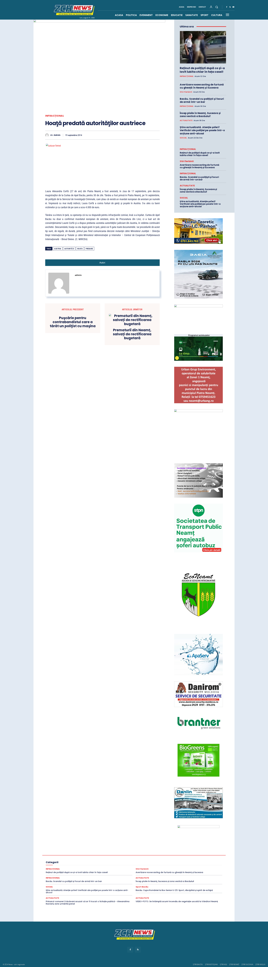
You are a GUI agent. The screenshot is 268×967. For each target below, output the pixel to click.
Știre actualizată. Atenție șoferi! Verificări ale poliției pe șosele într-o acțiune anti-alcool (202, 130)
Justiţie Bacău (172, 860)
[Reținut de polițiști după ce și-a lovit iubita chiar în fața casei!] (203, 47)
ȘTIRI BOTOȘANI (211, 964)
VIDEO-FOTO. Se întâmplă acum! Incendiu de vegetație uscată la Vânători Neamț (177, 901)
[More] (157, 135)
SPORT (190, 868)
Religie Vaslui (140, 865)
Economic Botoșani (95, 855)
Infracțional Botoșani (61, 860)
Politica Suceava (201, 863)
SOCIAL (183, 138)
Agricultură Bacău (124, 850)
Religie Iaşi (97, 865)
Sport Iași (205, 870)
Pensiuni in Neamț (113, 863)
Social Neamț (149, 868)
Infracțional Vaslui (135, 860)
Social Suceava (165, 868)
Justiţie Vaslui (78, 863)
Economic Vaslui (163, 855)
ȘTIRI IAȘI (223, 964)
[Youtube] (233, 7)
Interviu (149, 860)
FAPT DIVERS (154, 858)
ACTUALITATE (186, 120)
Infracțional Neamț (97, 860)
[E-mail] (137, 135)
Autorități (69, 249)
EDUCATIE (202, 855)
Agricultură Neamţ (177, 850)
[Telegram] (150, 135)
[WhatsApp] (124, 135)
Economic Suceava (145, 855)
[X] (111, 135)
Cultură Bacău (155, 853)
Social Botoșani (123, 868)
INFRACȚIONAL (54, 116)
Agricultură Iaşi (161, 850)
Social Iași (137, 868)
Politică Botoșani (156, 863)
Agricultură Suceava (196, 850)
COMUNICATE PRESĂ (127, 853)
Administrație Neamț (192, 847)
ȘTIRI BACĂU (198, 964)
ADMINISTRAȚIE (115, 847)
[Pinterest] (118, 135)
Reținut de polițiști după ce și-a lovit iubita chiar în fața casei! (202, 70)
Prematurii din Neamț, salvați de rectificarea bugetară (132, 334)
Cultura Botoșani (171, 853)
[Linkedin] (131, 135)
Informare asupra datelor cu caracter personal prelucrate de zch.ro (134, 944)
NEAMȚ (90, 863)
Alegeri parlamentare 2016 (82, 853)
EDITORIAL (190, 855)
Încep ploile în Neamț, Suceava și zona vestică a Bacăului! (200, 114)
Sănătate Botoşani (184, 865)
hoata (80, 249)
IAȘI (186, 858)
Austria (57, 249)
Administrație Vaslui (75, 850)
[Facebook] (226, 7)
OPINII (99, 863)
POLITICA (127, 863)
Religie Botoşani (83, 865)
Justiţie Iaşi (202, 860)
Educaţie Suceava (110, 858)
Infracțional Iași (80, 860)
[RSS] (230, 7)
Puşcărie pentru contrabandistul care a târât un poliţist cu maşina (73, 322)
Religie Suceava (125, 865)
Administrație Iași (174, 847)
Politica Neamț (185, 863)
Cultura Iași (186, 853)
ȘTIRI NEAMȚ (234, 964)
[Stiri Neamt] (73, 9)
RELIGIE (56, 865)
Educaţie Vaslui (127, 858)
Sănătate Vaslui (83, 868)
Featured (167, 858)
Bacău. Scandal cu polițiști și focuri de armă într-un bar (202, 100)
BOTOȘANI (110, 853)
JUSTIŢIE (159, 860)
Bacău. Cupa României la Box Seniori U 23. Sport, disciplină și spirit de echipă (174, 890)
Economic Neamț (128, 855)
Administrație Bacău (134, 847)
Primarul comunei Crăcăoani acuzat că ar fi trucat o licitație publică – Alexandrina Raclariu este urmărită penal (87, 902)
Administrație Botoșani (154, 847)
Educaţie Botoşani (63, 858)
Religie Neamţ (110, 865)
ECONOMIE (177, 855)
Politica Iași (171, 863)
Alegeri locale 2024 (61, 853)
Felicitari (177, 858)
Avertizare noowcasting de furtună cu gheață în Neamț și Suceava (202, 86)
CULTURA (143, 853)
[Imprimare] (144, 135)
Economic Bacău (76, 855)
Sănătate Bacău (167, 865)
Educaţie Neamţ (94, 858)
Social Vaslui (179, 868)
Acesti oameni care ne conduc (78, 847)
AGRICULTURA (108, 850)
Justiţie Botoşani (188, 860)
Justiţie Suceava (63, 863)
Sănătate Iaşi (201, 865)
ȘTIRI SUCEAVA (247, 964)
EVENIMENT (141, 858)
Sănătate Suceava (67, 868)
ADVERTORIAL (93, 850)
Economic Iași (111, 855)
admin (57, 135)
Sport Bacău (202, 868)
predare (89, 249)
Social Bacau (108, 868)
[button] (216, 7)
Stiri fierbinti (186, 92)
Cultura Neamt (200, 853)
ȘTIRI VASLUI (260, 964)
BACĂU (100, 853)
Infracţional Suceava (116, 860)
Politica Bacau (140, 863)
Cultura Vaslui (61, 855)
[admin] (47, 135)
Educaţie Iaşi (79, 858)
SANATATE (153, 865)
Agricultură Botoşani (143, 850)
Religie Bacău (68, 865)
